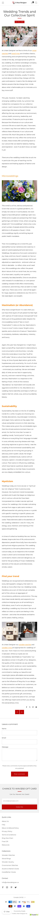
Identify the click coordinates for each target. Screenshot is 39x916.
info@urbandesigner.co (10, 882)
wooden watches (25, 644)
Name (4, 728)
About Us (5, 821)
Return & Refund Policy (10, 828)
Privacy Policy (7, 831)
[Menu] (3, 3)
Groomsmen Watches (10, 865)
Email (4, 738)
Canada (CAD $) (18, 897)
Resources (5, 845)
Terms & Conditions (9, 835)
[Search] (36, 3)
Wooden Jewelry (8, 862)
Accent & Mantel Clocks (10, 869)
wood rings (15, 53)
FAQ (3, 824)
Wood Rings (6, 858)
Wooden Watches (8, 855)
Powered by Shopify (19, 911)
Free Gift (5, 841)
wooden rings (7, 647)
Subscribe (19, 807)
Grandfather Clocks (9, 872)
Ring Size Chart (7, 838)
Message (5, 747)
